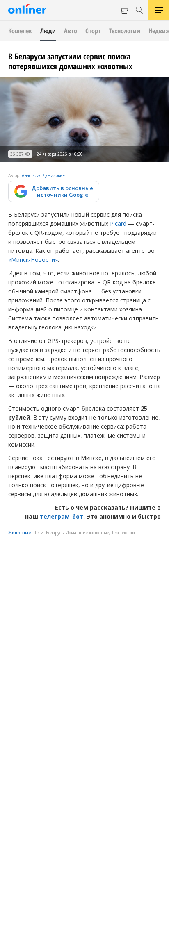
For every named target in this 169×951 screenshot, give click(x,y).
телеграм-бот (61, 516)
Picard (118, 223)
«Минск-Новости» (33, 259)
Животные (19, 533)
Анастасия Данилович (44, 175)
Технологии (123, 533)
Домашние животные (87, 533)
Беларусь (55, 533)
